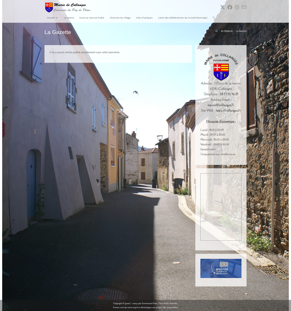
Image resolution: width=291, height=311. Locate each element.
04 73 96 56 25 (229, 94)
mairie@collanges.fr (221, 105)
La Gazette (241, 30)
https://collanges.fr (228, 110)
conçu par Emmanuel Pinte (144, 303)
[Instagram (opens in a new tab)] (237, 7)
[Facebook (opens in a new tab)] (230, 7)
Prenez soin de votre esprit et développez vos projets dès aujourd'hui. (145, 307)
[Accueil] (216, 30)
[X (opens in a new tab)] (222, 7)
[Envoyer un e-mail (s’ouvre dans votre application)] (244, 7)
